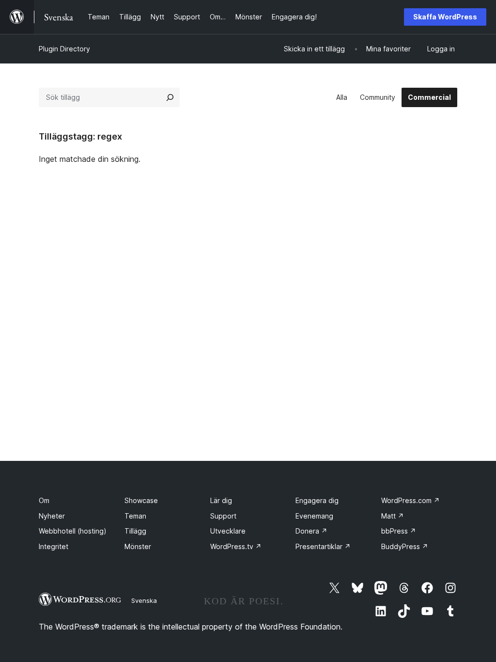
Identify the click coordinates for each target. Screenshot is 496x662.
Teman (135, 516)
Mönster (137, 546)
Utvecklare (228, 531)
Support (223, 516)
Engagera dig (317, 500)
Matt (392, 516)
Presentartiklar (323, 546)
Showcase (141, 500)
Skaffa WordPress (445, 17)
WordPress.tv (236, 546)
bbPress (398, 531)
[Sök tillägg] (170, 97)
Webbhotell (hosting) (73, 531)
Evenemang (314, 516)
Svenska (144, 600)
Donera (311, 531)
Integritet (53, 546)
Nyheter (52, 516)
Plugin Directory (64, 49)
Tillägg (135, 531)
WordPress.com (410, 500)
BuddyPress (404, 546)
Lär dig (221, 500)
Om (44, 500)
